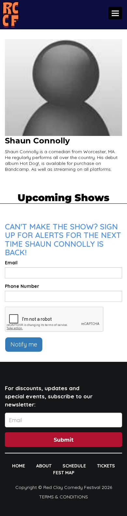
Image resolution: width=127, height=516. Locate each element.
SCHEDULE (74, 466)
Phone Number (22, 286)
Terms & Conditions (63, 497)
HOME (18, 466)
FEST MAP (63, 473)
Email (11, 263)
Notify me (23, 344)
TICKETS (106, 466)
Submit (64, 440)
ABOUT (43, 466)
